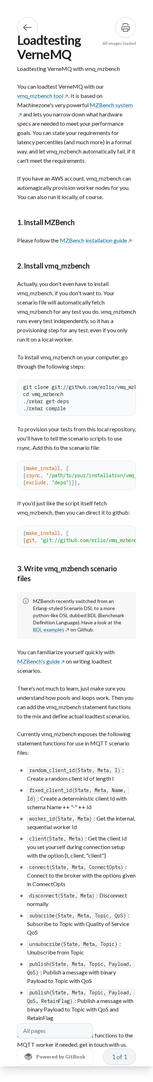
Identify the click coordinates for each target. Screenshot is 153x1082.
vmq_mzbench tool (40, 95)
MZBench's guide (38, 661)
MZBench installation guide (93, 240)
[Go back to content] (27, 27)
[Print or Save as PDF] (125, 27)
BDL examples (48, 629)
